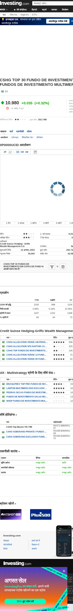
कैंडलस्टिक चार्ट (5, 152)
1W (22, 152)
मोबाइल (6, 540)
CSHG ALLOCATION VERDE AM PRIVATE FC (27, 342)
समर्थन (34, 548)
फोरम (29, 131)
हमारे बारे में (36, 540)
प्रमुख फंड (25, 15)
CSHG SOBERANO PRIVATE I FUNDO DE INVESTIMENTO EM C (27, 431)
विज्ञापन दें (35, 544)
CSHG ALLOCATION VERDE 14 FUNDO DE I (27, 355)
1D (17, 152)
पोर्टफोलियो (7, 544)
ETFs (34, 15)
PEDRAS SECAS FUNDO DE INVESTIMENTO (27, 392)
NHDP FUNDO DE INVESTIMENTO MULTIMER (27, 401)
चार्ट (11, 131)
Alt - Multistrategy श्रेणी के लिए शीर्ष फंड (26, 373)
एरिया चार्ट (10, 152)
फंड (4, 15)
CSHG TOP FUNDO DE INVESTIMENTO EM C (27, 350)
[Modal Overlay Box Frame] (33, 589)
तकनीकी (20, 131)
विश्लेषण (65, 9)
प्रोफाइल (14, 137)
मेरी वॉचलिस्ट (21, 9)
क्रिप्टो (34, 9)
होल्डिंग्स (39, 137)
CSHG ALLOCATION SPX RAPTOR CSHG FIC (27, 346)
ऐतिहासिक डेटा (27, 137)
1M (26, 152)
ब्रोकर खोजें (7, 503)
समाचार (54, 9)
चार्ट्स (44, 9)
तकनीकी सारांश (9, 451)
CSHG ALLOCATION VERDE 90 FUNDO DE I (27, 359)
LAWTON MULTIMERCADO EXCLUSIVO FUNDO (27, 388)
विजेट (5, 548)
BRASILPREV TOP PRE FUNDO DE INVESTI (27, 384)
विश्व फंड (13, 15)
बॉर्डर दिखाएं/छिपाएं (35, 152)
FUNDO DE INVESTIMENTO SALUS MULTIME (27, 396)
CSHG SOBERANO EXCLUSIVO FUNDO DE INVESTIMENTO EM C (27, 437)
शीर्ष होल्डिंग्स (7, 414)
